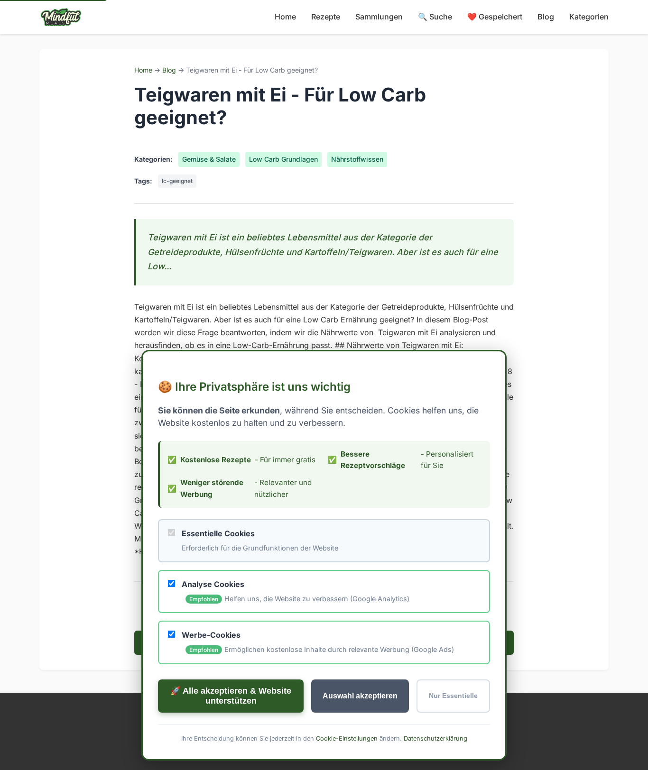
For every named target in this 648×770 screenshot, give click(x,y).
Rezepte (325, 16)
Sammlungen (379, 16)
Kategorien (589, 16)
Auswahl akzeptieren (360, 695)
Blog (545, 16)
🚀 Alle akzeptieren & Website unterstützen (230, 695)
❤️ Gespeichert (494, 16)
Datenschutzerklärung (435, 738)
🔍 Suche (435, 16)
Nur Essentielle (453, 695)
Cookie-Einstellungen (347, 738)
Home (285, 16)
